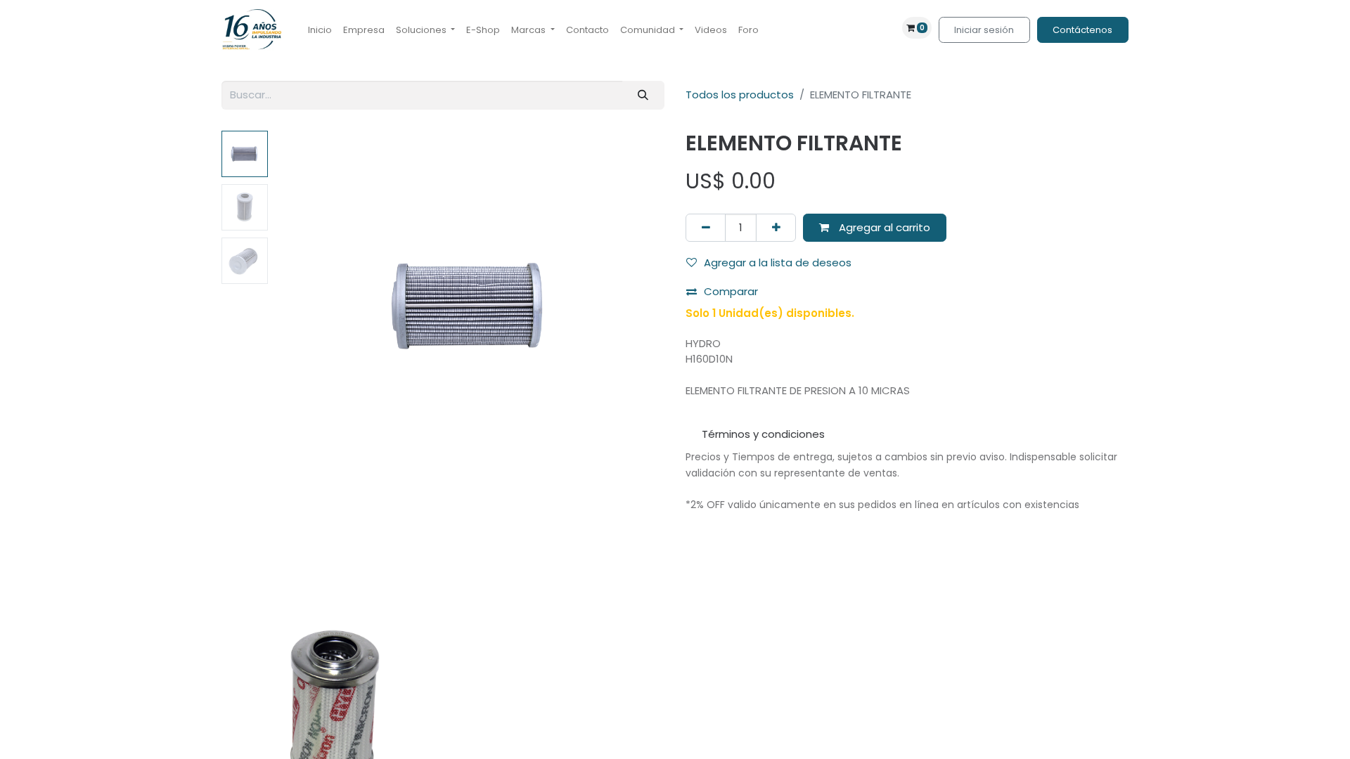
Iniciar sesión (984, 30)
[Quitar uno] (706, 228)
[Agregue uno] (776, 228)
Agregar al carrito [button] (883, 227)
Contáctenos (1082, 30)
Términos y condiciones (763, 434)
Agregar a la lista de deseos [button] (777, 262)
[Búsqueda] (643, 95)
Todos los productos (740, 94)
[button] (304, 306)
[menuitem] (320, 30)
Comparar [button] (731, 291)
